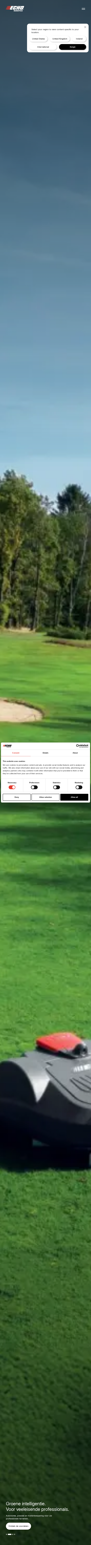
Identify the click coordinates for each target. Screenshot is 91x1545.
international (43, 47)
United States (38, 39)
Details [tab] (45, 753)
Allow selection (45, 797)
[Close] (85, 27)
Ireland (79, 39)
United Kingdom (59, 39)
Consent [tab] (15, 753)
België (72, 47)
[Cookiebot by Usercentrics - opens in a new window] (78, 746)
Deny (17, 797)
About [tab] (75, 753)
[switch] (34, 787)
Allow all (74, 797)
